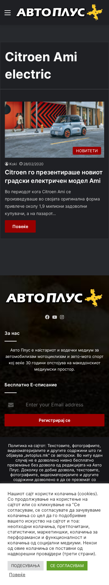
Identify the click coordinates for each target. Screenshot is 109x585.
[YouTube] (54, 317)
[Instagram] (61, 317)
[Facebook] (47, 317)
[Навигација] (8, 15)
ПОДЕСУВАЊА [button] (25, 565)
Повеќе (20, 226)
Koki (13, 164)
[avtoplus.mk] (59, 12)
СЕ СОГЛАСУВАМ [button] (67, 565)
